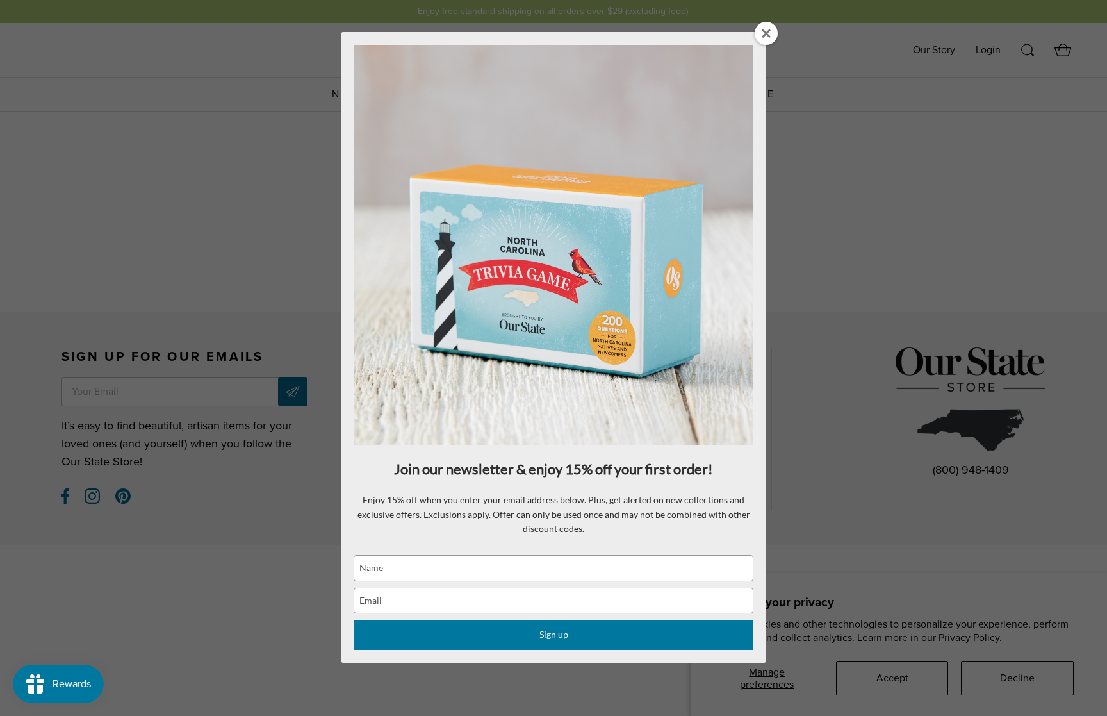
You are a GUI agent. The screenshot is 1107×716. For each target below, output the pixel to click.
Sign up (553, 634)
